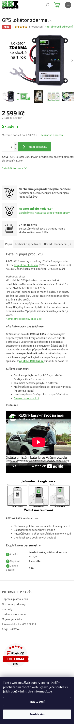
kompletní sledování (26, 265)
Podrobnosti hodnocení (59, 27)
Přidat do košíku (37, 146)
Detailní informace (12, 168)
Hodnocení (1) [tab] (62, 244)
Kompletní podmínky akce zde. (24, 319)
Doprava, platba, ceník (15, 599)
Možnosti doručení (52, 135)
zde (49, 691)
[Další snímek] (72, 60)
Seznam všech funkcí (26, 398)
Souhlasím (37, 714)
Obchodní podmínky (14, 604)
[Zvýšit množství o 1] (16, 144)
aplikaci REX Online (31, 361)
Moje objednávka (12, 619)
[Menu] (68, 5)
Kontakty (7, 609)
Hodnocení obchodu (14, 614)
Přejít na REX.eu (11, 629)
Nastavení (37, 701)
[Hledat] (47, 5)
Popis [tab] (8, 244)
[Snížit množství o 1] (16, 149)
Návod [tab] (48, 244)
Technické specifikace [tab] (28, 244)
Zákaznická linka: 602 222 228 (19, 624)
